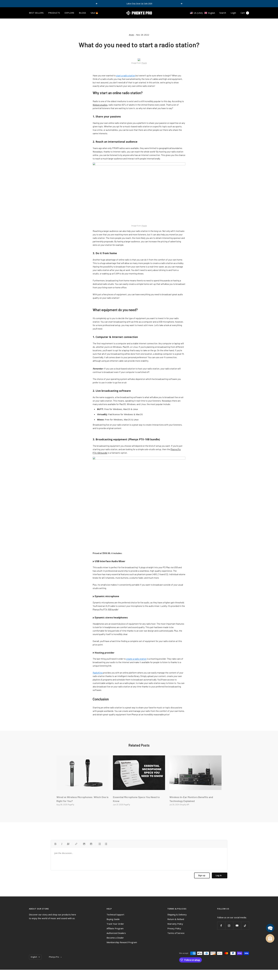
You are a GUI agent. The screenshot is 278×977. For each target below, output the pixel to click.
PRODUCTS (54, 12)
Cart (244, 12)
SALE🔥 (94, 12)
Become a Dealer (115, 937)
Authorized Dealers (116, 933)
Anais (131, 34)
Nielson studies (100, 104)
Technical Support (115, 914)
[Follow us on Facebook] (221, 926)
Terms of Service (175, 933)
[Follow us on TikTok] (245, 926)
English (34, 957)
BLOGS (82, 12)
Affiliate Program (115, 928)
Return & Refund (175, 919)
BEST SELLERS (36, 12)
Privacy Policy (174, 928)
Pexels (144, 63)
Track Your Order (115, 923)
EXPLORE (69, 12)
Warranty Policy (175, 923)
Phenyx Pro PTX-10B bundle (105, 609)
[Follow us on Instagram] (229, 926)
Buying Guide (113, 919)
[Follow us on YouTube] (237, 926)
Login (233, 12)
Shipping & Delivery (177, 914)
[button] (202, 12)
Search (222, 12)
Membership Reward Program (122, 942)
